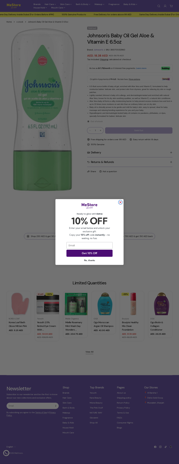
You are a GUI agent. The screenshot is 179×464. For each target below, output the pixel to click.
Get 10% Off (89, 253)
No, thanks (89, 260)
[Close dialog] (120, 202)
